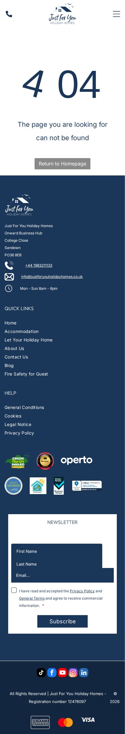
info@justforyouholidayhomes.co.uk (52, 276)
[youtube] (62, 673)
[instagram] (73, 673)
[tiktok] (41, 673)
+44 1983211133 (38, 265)
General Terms (32, 598)
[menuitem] (62, 323)
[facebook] (51, 673)
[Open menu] (116, 14)
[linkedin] (83, 673)
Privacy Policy (82, 591)
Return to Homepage (62, 164)
